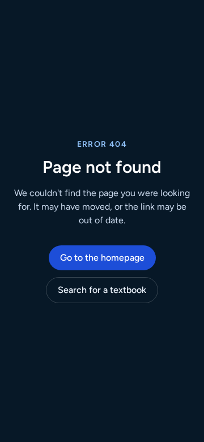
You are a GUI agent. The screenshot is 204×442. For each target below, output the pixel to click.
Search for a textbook (102, 289)
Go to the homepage (102, 257)
